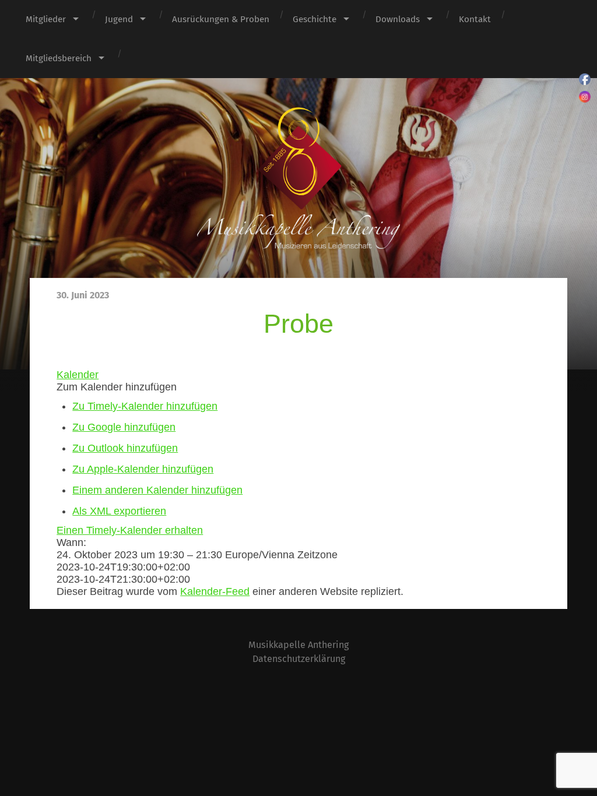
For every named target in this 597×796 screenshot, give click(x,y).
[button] (117, 387)
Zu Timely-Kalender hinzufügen (144, 406)
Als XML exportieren (119, 511)
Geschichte (314, 19)
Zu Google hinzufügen (123, 427)
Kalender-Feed (215, 591)
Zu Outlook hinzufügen (125, 448)
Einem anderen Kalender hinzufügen (157, 490)
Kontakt (475, 19)
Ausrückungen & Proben (220, 19)
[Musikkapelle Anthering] (298, 178)
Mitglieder (46, 19)
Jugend (119, 19)
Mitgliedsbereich (59, 58)
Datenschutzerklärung (298, 658)
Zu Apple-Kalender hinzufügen (142, 469)
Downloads (397, 19)
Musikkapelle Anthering (298, 644)
